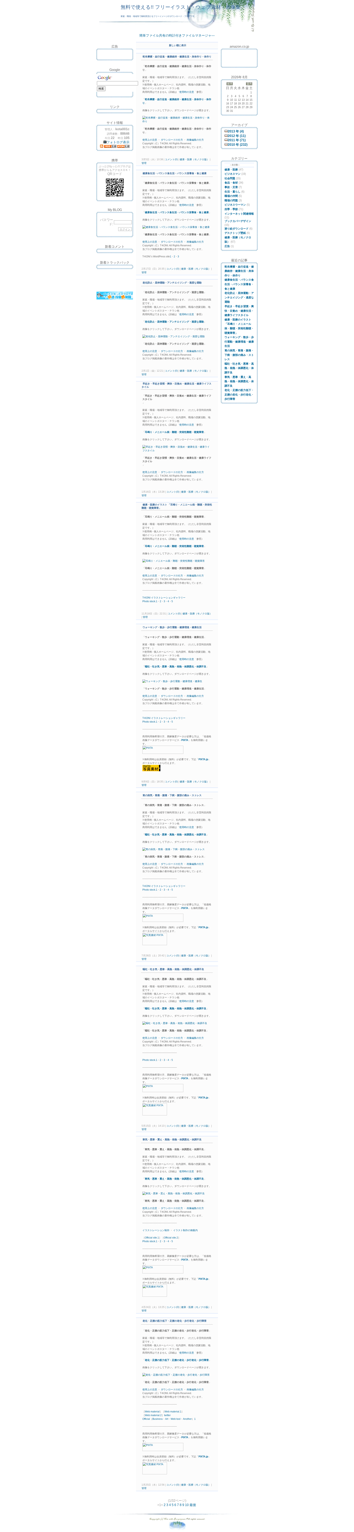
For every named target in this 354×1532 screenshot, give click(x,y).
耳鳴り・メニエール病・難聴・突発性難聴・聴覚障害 (174, 432)
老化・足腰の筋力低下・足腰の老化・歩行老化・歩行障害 (177, 1360)
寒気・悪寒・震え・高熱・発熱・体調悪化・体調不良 (174, 1178)
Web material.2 (153, 1415)
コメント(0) (171, 159)
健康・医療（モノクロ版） (194, 159)
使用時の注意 (186, 92)
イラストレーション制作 (155, 1230)
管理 (144, 163)
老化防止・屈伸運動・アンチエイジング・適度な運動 (174, 321)
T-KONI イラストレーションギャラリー (163, 597)
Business (157, 1419)
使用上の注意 (149, 139)
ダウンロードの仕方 (172, 139)
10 (187, 1505)
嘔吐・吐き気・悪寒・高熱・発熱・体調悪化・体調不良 (175, 666)
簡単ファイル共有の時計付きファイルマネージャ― (177, 35)
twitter (167, 1415)
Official (146, 1419)
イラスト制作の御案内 (185, 1230)
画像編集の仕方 (195, 139)
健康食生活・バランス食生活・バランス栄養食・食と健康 (177, 212)
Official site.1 (152, 1237)
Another (187, 1419)
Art (166, 1419)
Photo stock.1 (149, 601)
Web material (152, 1411)
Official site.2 (171, 1237)
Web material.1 (173, 1411)
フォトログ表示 (118, 142)
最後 (192, 1505)
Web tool (175, 1419)
